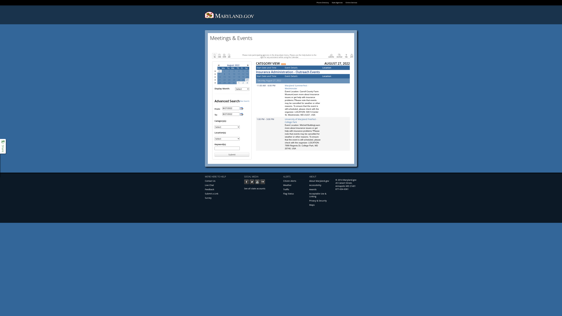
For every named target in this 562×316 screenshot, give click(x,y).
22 (224, 79)
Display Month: (222, 88)
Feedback (209, 189)
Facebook (246, 182)
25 (239, 79)
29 (224, 82)
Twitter (252, 182)
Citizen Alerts (289, 181)
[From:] (241, 108)
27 (247, 79)
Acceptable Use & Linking (317, 195)
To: (216, 114)
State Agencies (337, 2)
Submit (231, 154)
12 (243, 74)
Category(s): (220, 121)
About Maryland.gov (319, 181)
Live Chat (209, 185)
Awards (313, 189)
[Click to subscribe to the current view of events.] (331, 55)
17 (234, 76)
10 (234, 74)
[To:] (241, 114)
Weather (287, 185)
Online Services (351, 2)
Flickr (262, 182)
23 (229, 79)
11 (239, 74)
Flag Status (288, 193)
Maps (312, 204)
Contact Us (210, 181)
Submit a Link (211, 193)
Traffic (286, 189)
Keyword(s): (220, 144)
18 (239, 76)
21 (219, 79)
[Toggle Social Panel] (3, 146)
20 (247, 76)
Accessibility (315, 185)
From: (217, 109)
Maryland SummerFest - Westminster (296, 87)
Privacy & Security (318, 200)
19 (243, 76)
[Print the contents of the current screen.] (351, 55)
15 (224, 76)
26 (243, 79)
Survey (208, 197)
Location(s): (220, 132)
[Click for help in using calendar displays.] (346, 55)
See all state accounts (254, 188)
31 (219, 71)
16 (229, 76)
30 (229, 82)
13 (247, 74)
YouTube (257, 182)
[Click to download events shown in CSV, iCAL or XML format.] (339, 55)
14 (219, 76)
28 (219, 82)
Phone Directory (323, 2)
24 (234, 79)
